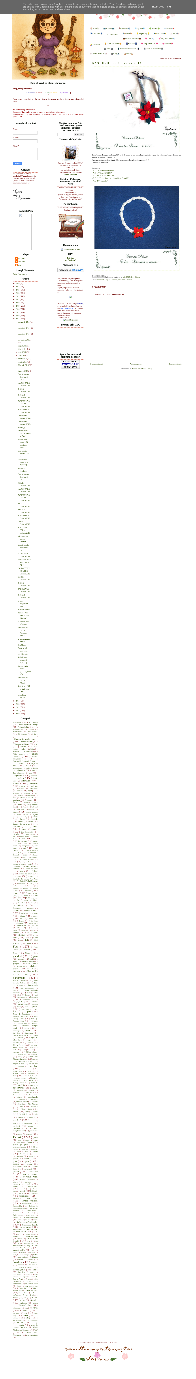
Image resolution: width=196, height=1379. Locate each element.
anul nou (34, 786)
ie (19, 995)
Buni (35, 826)
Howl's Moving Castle (27, 988)
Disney (23, 916)
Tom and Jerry (32, 1290)
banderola (101, 280)
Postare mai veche (175, 364)
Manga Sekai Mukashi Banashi (25, 1058)
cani (14, 836)
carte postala (26, 846)
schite (36, 1232)
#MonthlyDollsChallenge (28, 725)
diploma (35, 913)
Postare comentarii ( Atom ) (142, 369)
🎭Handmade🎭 (160, 33)
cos (31, 883)
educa (32, 928)
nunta (36, 1114)
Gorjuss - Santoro (27, 961)
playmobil (34, 1149)
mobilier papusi (22, 1102)
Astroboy (27, 793)
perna (36, 1140)
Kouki (27, 1028)
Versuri (26, 1310)
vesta (26, 1313)
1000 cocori (18, 732)
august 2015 (22, 346)
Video (26, 1315)
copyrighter (22, 883)
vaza (26, 1308)
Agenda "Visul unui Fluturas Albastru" (24, 615)
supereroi (34, 1262)
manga (20, 1057)
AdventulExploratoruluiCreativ (24, 761)
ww (36, 1330)
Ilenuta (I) (21, 427)
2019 (18, 306)
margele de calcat (19, 1063)
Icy (36, 993)
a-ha (24, 749)
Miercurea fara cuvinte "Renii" (23, 680)
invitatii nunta (23, 1004)
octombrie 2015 (24, 334)
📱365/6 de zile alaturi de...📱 (128, 49)
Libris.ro (30, 1042)
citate (30, 864)
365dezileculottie (26, 742)
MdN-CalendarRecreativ (30, 1076)
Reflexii (22, 1193)
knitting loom (23, 1023)
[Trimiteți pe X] (100, 276)
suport (20, 1265)
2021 (18, 299)
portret (16, 1159)
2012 (18, 707)
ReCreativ (34, 1191)
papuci (30, 1134)
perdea (27, 1140)
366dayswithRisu (20, 744)
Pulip (22, 1179)
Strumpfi (31, 1260)
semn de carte (32, 1236)
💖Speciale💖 (167, 44)
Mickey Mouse (19, 1083)
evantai (24, 930)
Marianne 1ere (33, 1063)
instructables (27, 999)
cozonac (16, 888)
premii (16, 1164)
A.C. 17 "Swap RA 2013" (102, 173)
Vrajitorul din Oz (18, 1320)
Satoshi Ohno (18, 1229)
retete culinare (32, 1198)
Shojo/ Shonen (32, 1245)
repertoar (34, 1193)
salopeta (16, 1217)
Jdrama (18, 1007)
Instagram (34, 997)
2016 (18, 316)
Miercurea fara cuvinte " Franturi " (23, 539)
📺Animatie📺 (109, 28)
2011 (18, 710)
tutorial (34, 1300)
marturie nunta (27, 1069)
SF (19, 1243)
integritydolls (18, 1002)
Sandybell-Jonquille (30, 1217)
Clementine (17, 866)
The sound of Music (31, 1284)
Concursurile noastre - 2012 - (24, 453)
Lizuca (31, 1047)
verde (35, 1308)
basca (36, 802)
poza (15, 1161)
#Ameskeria (18, 722)
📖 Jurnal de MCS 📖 (98, 54)
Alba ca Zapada (32, 768)
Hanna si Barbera (20, 980)
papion (20, 1134)
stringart (35, 1257)
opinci (32, 1121)
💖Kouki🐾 (149, 38)
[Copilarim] (25, 249)
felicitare (22, 935)
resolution (17, 1198)
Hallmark (30, 969)
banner (30, 800)
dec (32, 903)
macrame (17, 1052)
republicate (24, 1196)
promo (16, 1171)
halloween (17, 971)
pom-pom (35, 1154)
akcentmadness (18, 768)
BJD (18, 814)
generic (21, 959)
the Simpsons (17, 1284)
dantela (26, 900)
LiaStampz (17, 1042)
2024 (18, 290)
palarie (31, 1126)
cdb (20, 852)
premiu (30, 1164)
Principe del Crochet (20, 1166)
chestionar (34, 857)
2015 (18, 319)
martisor (34, 1066)
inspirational (22, 997)
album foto (21, 770)
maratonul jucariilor (25, 1061)
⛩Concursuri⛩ (113, 34)
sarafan (35, 1220)
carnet (35, 841)
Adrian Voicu (18, 754)
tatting (32, 1272)
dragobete (20, 923)
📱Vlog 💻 (115, 54)
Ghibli (30, 959)
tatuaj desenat (17, 1274)
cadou (35, 829)
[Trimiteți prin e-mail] (93, 276)
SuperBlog (18, 1262)
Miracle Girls (33, 1095)
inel (36, 995)
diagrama (24, 913)
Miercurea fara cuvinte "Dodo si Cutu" (24, 433)
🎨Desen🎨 (127, 33)
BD (19, 804)
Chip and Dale (28, 862)
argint (30, 791)
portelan (20, 1156)
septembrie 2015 (24, 340)
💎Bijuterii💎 (140, 28)
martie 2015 (22, 362)
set (37, 1241)
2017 (18, 312)
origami (17, 1126)
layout (21, 1038)
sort (14, 1255)
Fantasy (16, 932)
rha (19, 265)
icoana (29, 993)
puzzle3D (17, 1184)
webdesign (34, 1323)
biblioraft (31, 809)
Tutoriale (70, 258)
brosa (21, 821)
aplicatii (21, 788)
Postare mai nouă (96, 364)
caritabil (35, 839)
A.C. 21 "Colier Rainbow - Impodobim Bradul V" (111, 178)
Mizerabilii (22, 1099)
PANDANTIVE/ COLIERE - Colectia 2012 (24, 571)
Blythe (35, 814)
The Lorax (30, 1281)
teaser (27, 1274)
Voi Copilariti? (70, 260)
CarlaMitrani (23, 841)
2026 (18, 283)
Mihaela (35, 1088)
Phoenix (30, 1142)
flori (26, 940)
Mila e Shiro (21, 1090)
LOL (15, 1050)
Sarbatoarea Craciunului (27, 1222)
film (26, 938)
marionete (21, 1066)
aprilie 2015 (22, 359)
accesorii (16, 751)
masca (30, 1071)
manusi (35, 1059)
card (24, 839)
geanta (35, 956)
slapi (15, 1252)
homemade (33, 985)
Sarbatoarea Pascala (30, 1225)
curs (36, 895)
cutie (20, 898)
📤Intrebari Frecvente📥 (132, 38)
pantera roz (33, 1131)
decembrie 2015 (24, 322)
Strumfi (21, 1260)
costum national (19, 886)
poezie (35, 1151)
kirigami (35, 1021)
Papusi (17, 1137)
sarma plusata (26, 1227)
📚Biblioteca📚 (124, 28)
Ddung (35, 900)
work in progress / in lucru (25, 1326)
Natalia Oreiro (27, 1109)
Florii (29, 943)
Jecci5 (26, 1007)
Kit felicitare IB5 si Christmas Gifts (24, 689)
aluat (31, 773)
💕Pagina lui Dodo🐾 (166, 38)
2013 (18, 704)
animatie (26, 780)
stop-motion (22, 1257)
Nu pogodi (23, 1114)
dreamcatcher (22, 925)
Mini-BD (32, 1090)
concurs (17, 876)
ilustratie (28, 995)
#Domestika (33, 722)
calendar (16, 834)
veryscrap (16, 1313)
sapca (27, 1220)
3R (36, 744)
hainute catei (21, 966)
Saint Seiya (31, 1215)
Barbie (16, 802)
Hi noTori (20, 985)
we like (20, 1322)
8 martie (23, 747)
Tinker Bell (23, 1288)
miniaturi (17, 1092)
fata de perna (32, 932)
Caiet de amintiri (27, 832)
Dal (18, 900)
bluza (26, 814)
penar (20, 1140)
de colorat (22, 903)
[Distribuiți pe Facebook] (103, 276)
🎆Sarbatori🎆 (131, 44)
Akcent (29, 766)
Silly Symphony (26, 1248)
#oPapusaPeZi (23, 727)
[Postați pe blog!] (96, 276)
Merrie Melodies (21, 1078)
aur (36, 793)
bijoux (108, 280)
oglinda (31, 1117)
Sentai (20, 1239)
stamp (35, 1255)
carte (26, 843)
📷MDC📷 (108, 49)
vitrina (16, 1318)
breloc (23, 819)
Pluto (27, 1151)
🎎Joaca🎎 (174, 33)
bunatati (17, 826)
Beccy (25, 807)
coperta (31, 876)
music (21, 1106)
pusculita (29, 1182)
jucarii (35, 1006)
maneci (35, 1054)
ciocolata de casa (18, 864)
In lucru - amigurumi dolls (23, 603)
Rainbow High (32, 1186)
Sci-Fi (19, 1234)
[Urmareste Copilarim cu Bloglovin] (70, 271)
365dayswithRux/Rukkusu (24, 739)
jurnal (29, 1012)
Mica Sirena (29, 1080)
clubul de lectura (32, 869)
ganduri (18, 956)
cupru (26, 895)
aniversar (34, 783)
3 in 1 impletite (23, 654)
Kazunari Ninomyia (21, 1016)
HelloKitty (34, 983)
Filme (35, 938)
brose (31, 821)
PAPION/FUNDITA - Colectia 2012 (24, 562)
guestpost (16, 963)
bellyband (35, 807)
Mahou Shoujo (32, 1052)
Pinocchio (24, 1149)
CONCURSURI (70, 175)
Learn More (158, 7)
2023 (18, 293)
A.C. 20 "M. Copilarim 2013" (104, 176)
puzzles (29, 1184)
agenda (22, 763)
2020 (18, 303)
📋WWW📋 (128, 54)
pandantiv (18, 1128)
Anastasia (34, 776)
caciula (24, 829)
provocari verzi (30, 1176)
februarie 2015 (23, 365)
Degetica (30, 908)
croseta (114, 280)
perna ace (20, 1142)
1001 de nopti (33, 732)
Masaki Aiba (18, 1071)
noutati (35, 1112)
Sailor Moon (18, 1215)
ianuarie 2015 (23, 371)
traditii (35, 1297)
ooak (16, 1120)
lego (30, 1040)
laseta (36, 1035)
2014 (18, 701)
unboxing (24, 1303)
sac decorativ (29, 1213)
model (35, 1102)
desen (16, 910)
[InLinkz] (70, 297)
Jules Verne (25, 1009)
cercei (25, 855)
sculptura (17, 1236)
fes (34, 935)
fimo (19, 940)
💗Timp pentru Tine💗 (149, 44)
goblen (15, 961)
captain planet (24, 836)
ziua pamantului (32, 1335)
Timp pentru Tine (31, 1286)
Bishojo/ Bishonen (32, 812)
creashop (26, 888)
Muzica (34, 1106)
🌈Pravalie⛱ (95, 45)
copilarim (21, 262)
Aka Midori (22, 645)
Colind (35, 871)
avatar (20, 795)
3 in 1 (35, 734)
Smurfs (22, 1252)
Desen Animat (31, 910)
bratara (35, 817)
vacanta (35, 1303)
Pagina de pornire (136, 364)
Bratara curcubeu (24, 610)
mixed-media (33, 1097)
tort (25, 1298)
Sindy (33, 1250)
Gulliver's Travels (31, 963)
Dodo (35, 916)
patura (35, 1138)
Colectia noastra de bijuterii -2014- (23, 377)
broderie (35, 819)
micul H (34, 1083)
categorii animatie (32, 850)
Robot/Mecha (27, 1203)
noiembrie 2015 (24, 328)
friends (27, 949)
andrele (21, 778)
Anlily (23, 786)
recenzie (23, 1191)
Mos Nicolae (33, 1104)
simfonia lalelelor (19, 1250)
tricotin (129, 280)
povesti (27, 1158)
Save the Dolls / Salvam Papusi (25, 1230)
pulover (16, 1182)
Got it (170, 7)
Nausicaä (16, 1111)
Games (28, 953)
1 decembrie (18, 729)
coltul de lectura (26, 874)
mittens (20, 1097)
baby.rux (21, 258)
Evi (32, 930)
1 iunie (30, 729)
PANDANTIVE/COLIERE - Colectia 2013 (24, 498)
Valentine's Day (25, 1305)
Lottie (24, 1050)
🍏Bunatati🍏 (154, 28)
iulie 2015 (22, 349)
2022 (18, 296)
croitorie (28, 891)
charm (24, 857)
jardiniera (35, 1004)
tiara (18, 1286)
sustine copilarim (26, 1267)
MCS (15, 1076)
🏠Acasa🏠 (94, 28)
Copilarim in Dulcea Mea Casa (25, 879)
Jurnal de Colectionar (22, 1014)
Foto (16, 946)
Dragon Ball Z (33, 923)
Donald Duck (33, 919)
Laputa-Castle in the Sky (21, 1035)
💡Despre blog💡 (143, 33)
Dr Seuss (34, 921)
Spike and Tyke (25, 1255)
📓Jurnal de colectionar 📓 (153, 49)
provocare (33, 1171)
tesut (29, 1279)
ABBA (31, 749)
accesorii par (28, 751)
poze (27, 1161)
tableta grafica (19, 1269)
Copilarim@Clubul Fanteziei (27, 881)
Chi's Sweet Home (26, 859)
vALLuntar (17, 1308)
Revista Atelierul (30, 1200)
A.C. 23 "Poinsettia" (100, 181)
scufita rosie (30, 1234)
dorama (22, 921)
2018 (18, 309)
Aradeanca (34, 788)
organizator (28, 1123)
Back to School (27, 798)
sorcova (31, 1252)
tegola (25, 1277)
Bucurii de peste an (22, 824)
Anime (16, 783)
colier (21, 871)
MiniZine (29, 1092)
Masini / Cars (18, 1073)
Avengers (30, 795)
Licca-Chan (18, 1045)
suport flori (33, 1265)
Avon (15, 798)
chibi (15, 862)
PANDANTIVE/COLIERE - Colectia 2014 (24, 403)
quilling (16, 1186)
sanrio (20, 1220)
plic (18, 1151)
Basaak (27, 802)
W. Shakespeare (33, 1320)
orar (15, 1123)
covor (32, 886)
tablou (35, 1270)
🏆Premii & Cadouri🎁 (113, 44)
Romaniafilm (18, 1206)
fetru (15, 937)
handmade (122, 280)
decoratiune (19, 905)
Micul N (21, 1085)
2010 (18, 714)
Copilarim (82, 1342)
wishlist (22, 1325)
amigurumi (18, 775)
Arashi (20, 791)
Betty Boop (21, 809)
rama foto (22, 1189)
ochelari (21, 1117)
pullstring (31, 1179)
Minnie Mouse (18, 1095)
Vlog (28, 1318)
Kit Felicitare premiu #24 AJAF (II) (23, 462)
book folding (23, 817)
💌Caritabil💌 (169, 28)
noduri (27, 1111)
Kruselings (17, 1031)
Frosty (16, 953)
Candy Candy (29, 834)
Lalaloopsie (29, 1033)
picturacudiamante (20, 1147)
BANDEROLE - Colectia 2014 (117, 63)
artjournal (16, 793)
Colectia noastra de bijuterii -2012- (23, 548)
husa (15, 990)
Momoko (21, 1104)
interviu (35, 1002)
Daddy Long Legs (32, 898)
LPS (32, 1050)
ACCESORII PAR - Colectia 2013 (24, 530)
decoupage (17, 908)
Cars (18, 843)
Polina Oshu (23, 1154)
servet (29, 1241)
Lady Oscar (17, 1033)
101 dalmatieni (22, 734)
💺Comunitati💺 (96, 33)
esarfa (15, 930)
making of (22, 1054)
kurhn (28, 1030)
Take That (22, 1272)
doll (22, 919)
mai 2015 (21, 355)
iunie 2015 (22, 352)
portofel (31, 1156)
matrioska (31, 1073)
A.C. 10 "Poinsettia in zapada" (104, 170)
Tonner (16, 1298)
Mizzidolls (34, 1099)
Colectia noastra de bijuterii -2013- (23, 477)
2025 (18, 287)
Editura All (21, 928)
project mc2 (28, 1169)
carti (25, 848)
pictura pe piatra (22, 1145)
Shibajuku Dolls (29, 1243)
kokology (25, 1025)
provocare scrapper (30, 1174)
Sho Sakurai (18, 1245)
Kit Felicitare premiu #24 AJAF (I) (23, 660)
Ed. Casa (35, 925)
